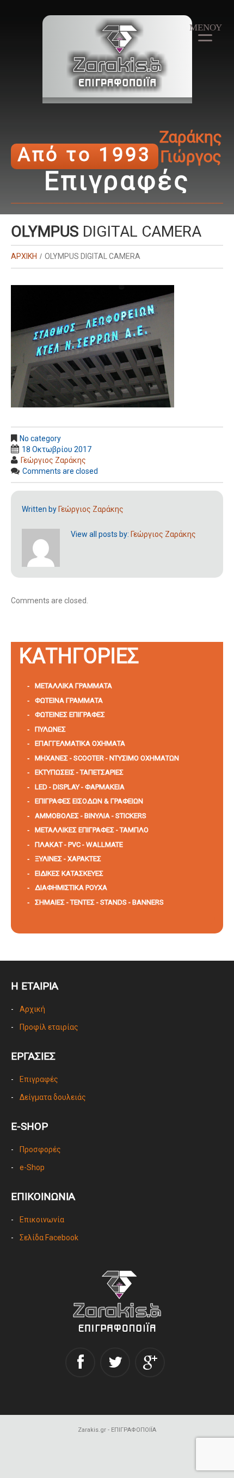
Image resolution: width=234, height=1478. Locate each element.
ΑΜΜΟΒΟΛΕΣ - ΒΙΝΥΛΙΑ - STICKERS (90, 816)
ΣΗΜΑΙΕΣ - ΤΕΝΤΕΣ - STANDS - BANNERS (99, 902)
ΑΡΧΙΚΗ (24, 256)
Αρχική (32, 1009)
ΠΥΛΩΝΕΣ (50, 729)
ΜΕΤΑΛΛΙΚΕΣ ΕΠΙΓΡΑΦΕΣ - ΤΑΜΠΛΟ (92, 830)
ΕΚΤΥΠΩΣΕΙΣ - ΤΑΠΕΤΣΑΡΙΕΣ (79, 772)
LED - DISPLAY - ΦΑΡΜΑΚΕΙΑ (80, 787)
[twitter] (115, 1362)
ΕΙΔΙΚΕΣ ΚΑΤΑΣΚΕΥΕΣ (69, 873)
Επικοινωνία (42, 1219)
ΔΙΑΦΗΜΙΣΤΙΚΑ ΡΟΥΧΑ (71, 887)
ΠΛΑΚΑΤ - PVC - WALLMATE (79, 844)
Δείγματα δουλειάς (53, 1097)
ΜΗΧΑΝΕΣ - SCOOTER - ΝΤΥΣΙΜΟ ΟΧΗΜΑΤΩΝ (107, 758)
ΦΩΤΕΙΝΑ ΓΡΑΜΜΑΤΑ (69, 700)
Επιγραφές (39, 1079)
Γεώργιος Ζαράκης (53, 460)
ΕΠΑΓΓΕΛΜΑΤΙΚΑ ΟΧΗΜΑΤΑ (80, 743)
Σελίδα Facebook (49, 1237)
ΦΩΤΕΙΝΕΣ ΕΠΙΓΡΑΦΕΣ (70, 714)
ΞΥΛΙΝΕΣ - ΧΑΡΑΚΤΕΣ (68, 859)
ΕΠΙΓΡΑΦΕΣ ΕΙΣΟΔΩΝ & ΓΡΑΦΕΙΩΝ (89, 801)
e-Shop (32, 1167)
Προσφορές (40, 1149)
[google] (150, 1362)
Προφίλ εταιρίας (49, 1027)
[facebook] (80, 1362)
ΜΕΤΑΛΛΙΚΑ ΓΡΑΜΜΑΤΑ (73, 686)
